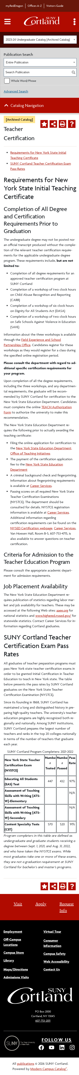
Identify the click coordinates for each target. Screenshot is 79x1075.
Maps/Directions (16, 969)
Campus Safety (54, 953)
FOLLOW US (57, 1039)
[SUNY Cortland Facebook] (41, 1049)
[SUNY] (20, 1043)
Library (9, 960)
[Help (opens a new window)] (71, 124)
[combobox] (40, 39)
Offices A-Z (35, 5)
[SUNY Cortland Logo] (42, 22)
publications (25, 1063)
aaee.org (62, 610)
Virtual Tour (52, 931)
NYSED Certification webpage (31, 528)
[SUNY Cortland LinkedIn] (62, 1049)
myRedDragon (14, 5)
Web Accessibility (56, 961)
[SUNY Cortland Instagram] (72, 1049)
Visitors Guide (54, 5)
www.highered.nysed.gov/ (53, 615)
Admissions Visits (16, 977)
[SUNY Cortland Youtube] (51, 1049)
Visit (18, 903)
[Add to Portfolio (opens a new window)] (44, 124)
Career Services (41, 486)
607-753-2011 (42, 1020)
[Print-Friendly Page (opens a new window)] (62, 124)
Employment (13, 931)
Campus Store (14, 952)
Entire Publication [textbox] (17, 62)
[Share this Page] (53, 124)
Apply (40, 903)
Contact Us (51, 969)
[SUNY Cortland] (40, 1003)
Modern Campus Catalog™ (48, 1069)
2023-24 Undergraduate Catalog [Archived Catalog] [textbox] (38, 39)
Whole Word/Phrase (23, 80)
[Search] (73, 72)
